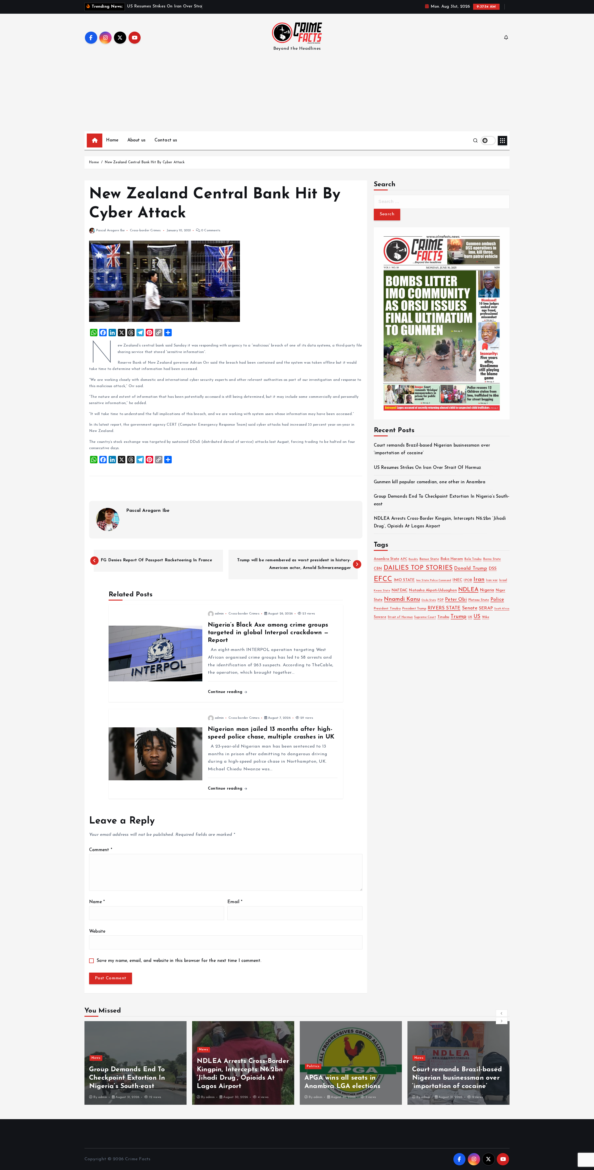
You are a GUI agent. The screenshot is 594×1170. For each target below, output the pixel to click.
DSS (493, 568)
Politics (205, 1066)
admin (219, 613)
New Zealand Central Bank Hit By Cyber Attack (144, 162)
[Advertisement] (297, 96)
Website (97, 931)
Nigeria (487, 590)
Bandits (413, 559)
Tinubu (443, 617)
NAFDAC (399, 590)
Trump (458, 616)
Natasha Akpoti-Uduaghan (433, 590)
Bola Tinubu (472, 559)
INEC (457, 580)
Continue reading (226, 692)
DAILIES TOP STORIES (418, 568)
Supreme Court (425, 617)
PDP (440, 600)
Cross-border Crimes (145, 230)
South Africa (501, 609)
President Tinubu (387, 608)
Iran (478, 579)
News (95, 1049)
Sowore (380, 617)
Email (234, 902)
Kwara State (382, 590)
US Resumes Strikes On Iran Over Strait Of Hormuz (427, 468)
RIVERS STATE (444, 608)
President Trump (414, 608)
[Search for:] (442, 202)
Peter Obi (456, 599)
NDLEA (468, 590)
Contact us (166, 140)
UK (470, 617)
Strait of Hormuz (400, 617)
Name (97, 902)
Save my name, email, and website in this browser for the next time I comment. (179, 961)
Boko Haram (451, 559)
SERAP (486, 608)
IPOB (468, 580)
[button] (501, 1013)
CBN (378, 569)
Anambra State (386, 559)
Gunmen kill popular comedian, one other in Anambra (430, 482)
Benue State (429, 559)
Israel (503, 580)
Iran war (492, 580)
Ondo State (428, 600)
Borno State (492, 559)
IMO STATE (404, 580)
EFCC (383, 579)
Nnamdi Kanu (402, 599)
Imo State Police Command (433, 580)
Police (497, 599)
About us (136, 140)
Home (112, 140)
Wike (485, 617)
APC (403, 559)
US (477, 616)
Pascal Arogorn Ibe (110, 230)
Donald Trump (470, 568)
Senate (470, 608)
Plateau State (478, 599)
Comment (100, 850)
